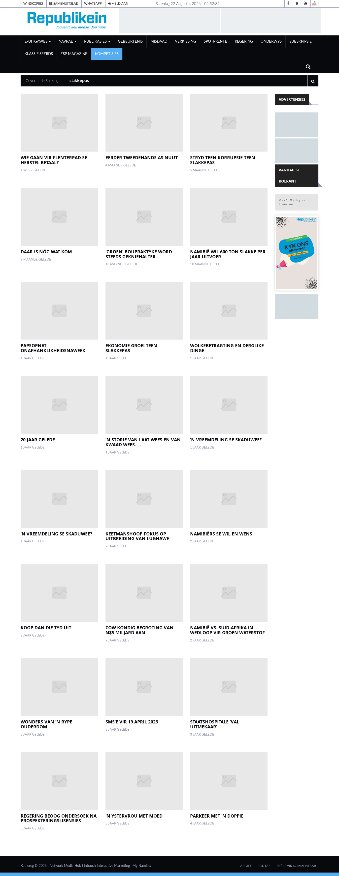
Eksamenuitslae (63, 3)
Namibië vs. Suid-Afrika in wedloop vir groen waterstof (227, 630)
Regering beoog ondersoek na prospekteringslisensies (59, 818)
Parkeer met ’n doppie (216, 816)
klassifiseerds (39, 54)
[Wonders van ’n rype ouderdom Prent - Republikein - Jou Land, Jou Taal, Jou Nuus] (59, 687)
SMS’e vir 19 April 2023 (131, 722)
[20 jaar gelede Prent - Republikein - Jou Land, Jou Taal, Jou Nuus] (59, 405)
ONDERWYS (271, 41)
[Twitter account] (297, 3)
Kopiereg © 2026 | (35, 866)
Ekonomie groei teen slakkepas (131, 348)
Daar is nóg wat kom (46, 252)
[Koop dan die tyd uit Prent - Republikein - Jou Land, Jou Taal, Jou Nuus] (59, 593)
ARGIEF (246, 866)
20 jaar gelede (38, 440)
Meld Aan (119, 3)
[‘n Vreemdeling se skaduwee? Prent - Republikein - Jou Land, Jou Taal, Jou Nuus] (228, 405)
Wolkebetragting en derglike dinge (227, 348)
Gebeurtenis (130, 41)
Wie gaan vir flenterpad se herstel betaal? (54, 160)
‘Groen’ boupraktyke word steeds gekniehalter (138, 254)
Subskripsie (300, 41)
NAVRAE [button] (66, 41)
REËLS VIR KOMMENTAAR (296, 866)
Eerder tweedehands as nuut (141, 157)
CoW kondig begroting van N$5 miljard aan (139, 630)
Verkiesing (185, 41)
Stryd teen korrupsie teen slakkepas (222, 160)
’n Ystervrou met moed (134, 816)
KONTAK (264, 866)
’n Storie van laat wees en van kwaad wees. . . (143, 442)
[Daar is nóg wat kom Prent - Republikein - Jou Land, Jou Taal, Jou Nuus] (59, 217)
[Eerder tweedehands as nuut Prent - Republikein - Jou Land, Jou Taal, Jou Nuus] (144, 123)
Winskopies (33, 3)
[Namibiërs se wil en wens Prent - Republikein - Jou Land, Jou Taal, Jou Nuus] (228, 499)
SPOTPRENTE (215, 41)
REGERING (244, 41)
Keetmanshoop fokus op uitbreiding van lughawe (137, 536)
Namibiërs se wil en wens (221, 534)
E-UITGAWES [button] (36, 41)
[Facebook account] (288, 3)
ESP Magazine (74, 54)
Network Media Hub (65, 866)
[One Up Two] (314, 3)
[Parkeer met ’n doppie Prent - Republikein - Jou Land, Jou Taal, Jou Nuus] (228, 781)
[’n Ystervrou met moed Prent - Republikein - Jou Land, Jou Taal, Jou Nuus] (144, 781)
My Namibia (142, 866)
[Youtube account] (305, 3)
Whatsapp (93, 3)
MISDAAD (158, 41)
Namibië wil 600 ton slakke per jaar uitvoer (228, 254)
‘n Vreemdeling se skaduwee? (226, 440)
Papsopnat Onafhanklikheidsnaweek (53, 348)
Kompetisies (107, 54)
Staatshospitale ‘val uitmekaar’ (214, 724)
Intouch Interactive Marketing (107, 866)
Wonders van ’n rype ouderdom (46, 724)
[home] (68, 21)
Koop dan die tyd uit (46, 628)
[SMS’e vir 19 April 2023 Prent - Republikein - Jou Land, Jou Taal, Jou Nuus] (144, 687)
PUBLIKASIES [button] (96, 41)
